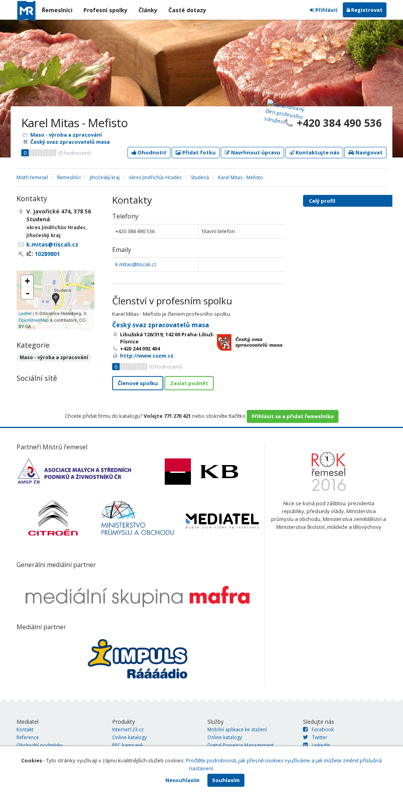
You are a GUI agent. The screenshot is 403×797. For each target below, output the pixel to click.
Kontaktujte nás (316, 152)
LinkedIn (321, 745)
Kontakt (25, 729)
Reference (28, 737)
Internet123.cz (128, 729)
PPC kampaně (127, 745)
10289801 (47, 254)
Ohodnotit (151, 152)
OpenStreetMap (33, 320)
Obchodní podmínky (40, 745)
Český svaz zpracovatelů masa (70, 141)
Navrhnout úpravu (255, 152)
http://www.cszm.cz (147, 355)
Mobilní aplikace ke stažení (237, 729)
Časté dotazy (187, 10)
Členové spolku (138, 383)
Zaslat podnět (189, 383)
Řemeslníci (57, 10)
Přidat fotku (198, 152)
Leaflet (24, 313)
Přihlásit (326, 9)
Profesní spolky (105, 10)
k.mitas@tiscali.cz (136, 264)
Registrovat (366, 9)
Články (148, 10)
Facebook (323, 729)
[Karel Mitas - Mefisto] (56, 300)
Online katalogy (129, 737)
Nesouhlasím (182, 780)
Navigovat (368, 152)
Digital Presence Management (240, 745)
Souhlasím (226, 780)
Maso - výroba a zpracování (66, 134)
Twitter (319, 737)
